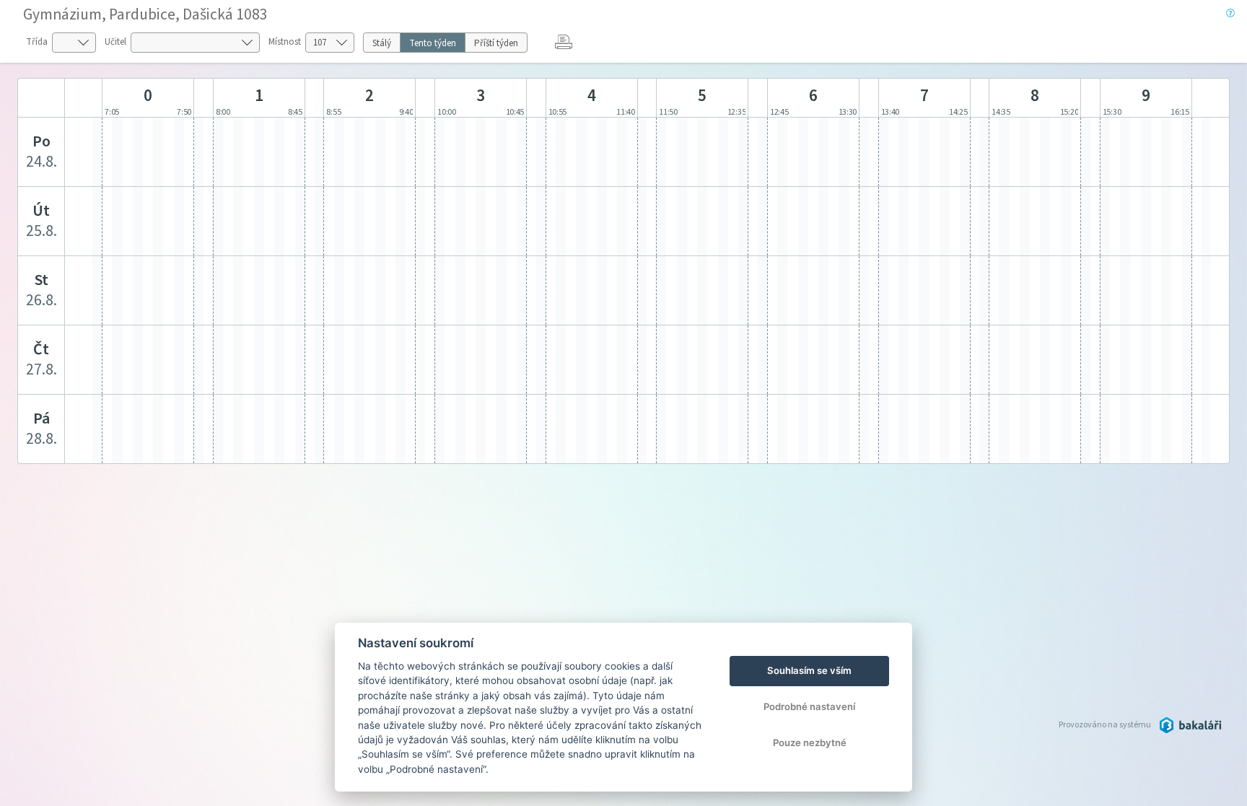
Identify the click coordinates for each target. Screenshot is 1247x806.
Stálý (381, 43)
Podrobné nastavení (809, 706)
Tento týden (432, 43)
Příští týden (496, 43)
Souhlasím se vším (809, 670)
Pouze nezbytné (809, 742)
